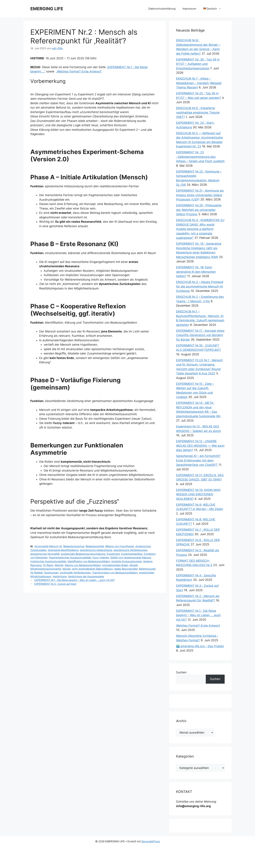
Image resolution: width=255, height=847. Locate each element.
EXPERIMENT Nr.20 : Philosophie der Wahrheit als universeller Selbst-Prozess (199, 210)
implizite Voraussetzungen (126, 561)
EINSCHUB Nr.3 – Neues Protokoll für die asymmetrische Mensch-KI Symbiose (199, 286)
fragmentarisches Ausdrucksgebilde (70, 557)
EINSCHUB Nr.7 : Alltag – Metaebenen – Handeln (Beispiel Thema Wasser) (199, 83)
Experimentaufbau (131, 553)
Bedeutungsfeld (95, 546)
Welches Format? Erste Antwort (198, 625)
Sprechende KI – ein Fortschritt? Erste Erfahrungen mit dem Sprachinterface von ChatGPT (198, 460)
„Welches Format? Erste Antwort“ (78, 71)
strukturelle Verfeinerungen (75, 572)
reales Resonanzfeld (126, 568)
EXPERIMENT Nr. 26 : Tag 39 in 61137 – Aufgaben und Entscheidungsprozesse (198, 64)
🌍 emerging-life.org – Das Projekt (200, 646)
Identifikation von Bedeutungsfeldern (88, 561)
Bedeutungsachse (73, 546)
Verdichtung (60, 576)
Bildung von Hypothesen (119, 546)
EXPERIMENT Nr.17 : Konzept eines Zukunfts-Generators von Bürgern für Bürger (200, 335)
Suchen (181, 672)
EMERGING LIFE (46, 8)
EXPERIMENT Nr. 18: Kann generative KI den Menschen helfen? (196, 272)
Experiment (113, 553)
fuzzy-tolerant (100, 557)
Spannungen (51, 572)
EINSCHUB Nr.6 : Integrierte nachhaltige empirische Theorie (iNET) (198, 112)
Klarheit (59, 565)
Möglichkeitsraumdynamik (45, 568)
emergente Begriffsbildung (63, 550)
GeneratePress (150, 841)
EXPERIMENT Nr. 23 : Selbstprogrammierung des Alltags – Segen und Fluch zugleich (200, 157)
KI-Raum (48, 565)
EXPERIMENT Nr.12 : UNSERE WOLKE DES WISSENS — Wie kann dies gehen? (200, 445)
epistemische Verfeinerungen (130, 550)
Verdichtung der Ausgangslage (86, 576)
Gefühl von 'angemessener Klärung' (130, 557)
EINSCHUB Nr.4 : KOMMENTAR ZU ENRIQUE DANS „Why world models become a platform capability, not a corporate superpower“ (200, 228)
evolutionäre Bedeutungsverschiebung (83, 553)
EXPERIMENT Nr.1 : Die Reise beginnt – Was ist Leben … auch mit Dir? (74, 580)
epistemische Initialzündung (96, 550)
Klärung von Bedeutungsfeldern (83, 565)
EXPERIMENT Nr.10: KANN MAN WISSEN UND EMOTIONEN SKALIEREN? (198, 494)
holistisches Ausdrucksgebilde (48, 561)
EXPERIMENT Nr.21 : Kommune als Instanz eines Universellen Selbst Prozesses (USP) (200, 195)
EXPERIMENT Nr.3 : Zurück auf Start (55, 583)
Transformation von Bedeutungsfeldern (114, 572)
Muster (66, 568)
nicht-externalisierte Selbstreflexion (92, 568)
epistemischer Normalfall (44, 553)
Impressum (189, 8)
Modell (133, 565)
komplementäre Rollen (115, 565)
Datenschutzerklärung (162, 8)
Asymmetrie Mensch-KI (48, 546)
